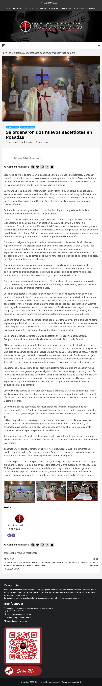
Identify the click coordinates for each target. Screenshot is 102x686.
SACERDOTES (31, 553)
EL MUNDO (53, 8)
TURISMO (91, 8)
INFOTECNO (66, 8)
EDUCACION (79, 8)
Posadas (21, 553)
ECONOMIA (18, 8)
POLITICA (29, 8)
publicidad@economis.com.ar (19, 618)
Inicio (8, 8)
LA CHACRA (41, 8)
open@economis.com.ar (17, 621)
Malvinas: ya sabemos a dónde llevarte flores (75, 562)
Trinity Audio (27, 158)
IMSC (78, 682)
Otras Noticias (27, 127)
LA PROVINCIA (12, 127)
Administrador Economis (22, 142)
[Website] (13, 535)
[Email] (9, 535)
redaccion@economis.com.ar (19, 614)
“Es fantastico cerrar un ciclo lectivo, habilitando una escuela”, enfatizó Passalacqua (27, 564)
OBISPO (12, 553)
